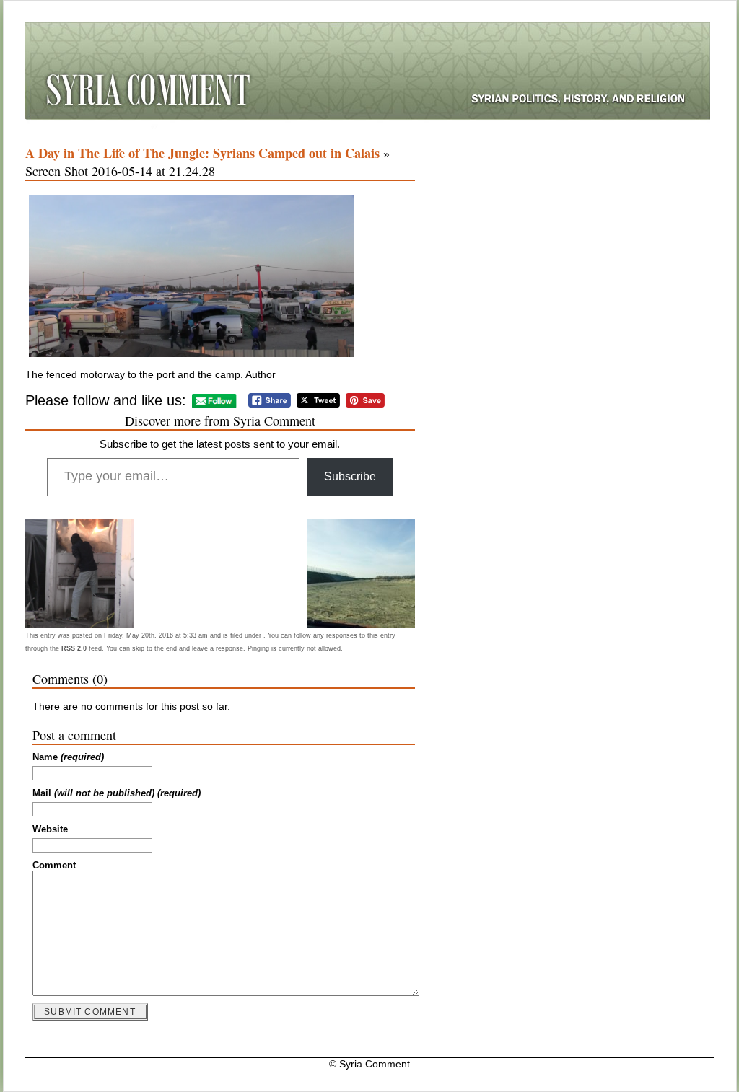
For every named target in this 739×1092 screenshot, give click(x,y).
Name (68, 757)
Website (50, 829)
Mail (116, 793)
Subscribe (350, 476)
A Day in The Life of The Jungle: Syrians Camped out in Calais (202, 153)
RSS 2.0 (74, 648)
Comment (54, 865)
